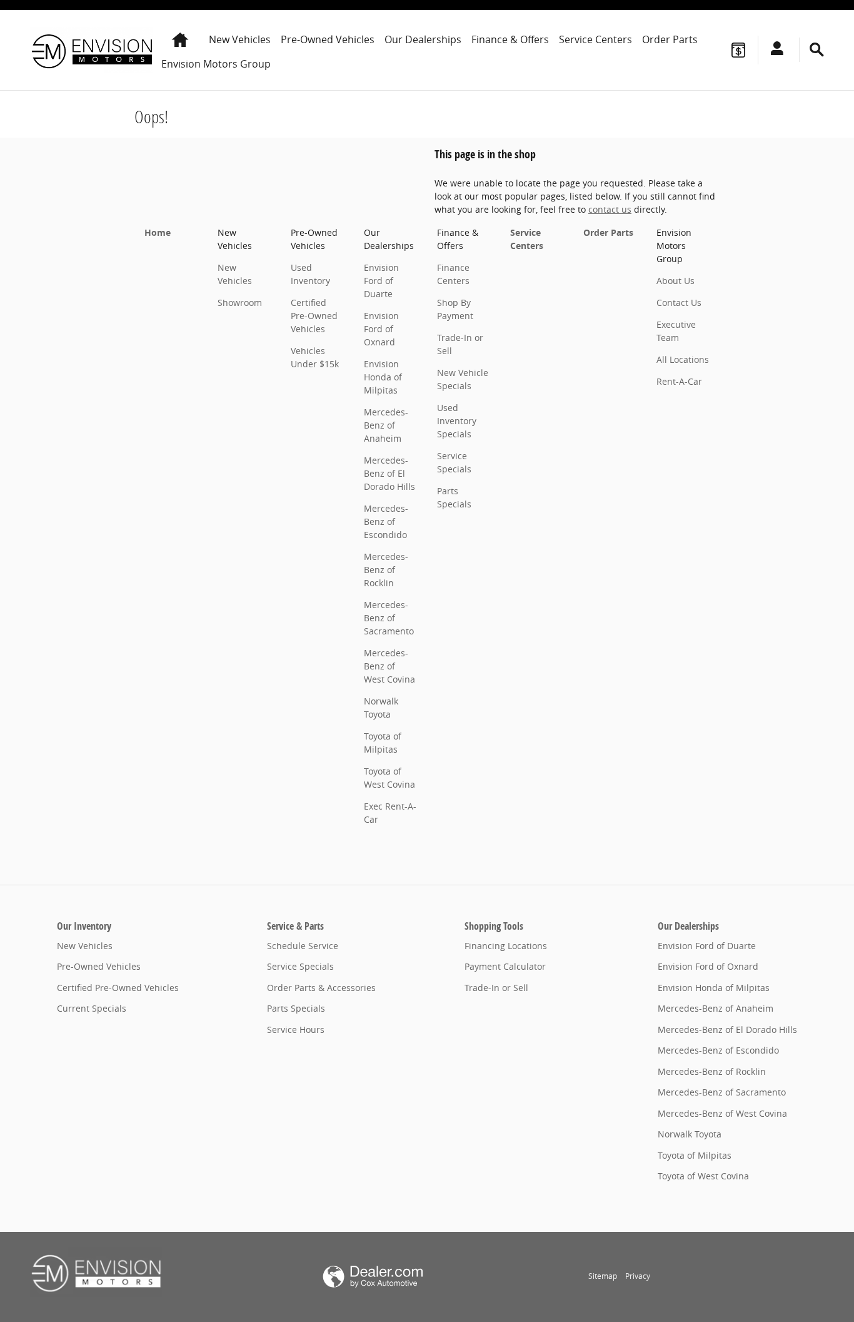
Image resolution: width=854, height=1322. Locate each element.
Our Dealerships (422, 39)
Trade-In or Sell (496, 988)
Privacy (637, 1276)
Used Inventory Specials (456, 421)
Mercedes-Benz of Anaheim (386, 425)
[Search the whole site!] (817, 50)
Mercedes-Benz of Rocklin (386, 570)
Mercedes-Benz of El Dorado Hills (389, 473)
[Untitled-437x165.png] (96, 1272)
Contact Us (678, 302)
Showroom (240, 302)
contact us (609, 209)
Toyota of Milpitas (694, 1155)
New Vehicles (240, 39)
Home (157, 232)
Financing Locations (506, 946)
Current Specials (91, 1008)
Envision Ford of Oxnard (381, 329)
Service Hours (295, 1029)
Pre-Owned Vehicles (327, 39)
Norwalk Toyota (689, 1134)
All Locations (682, 359)
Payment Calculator (505, 966)
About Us (675, 281)
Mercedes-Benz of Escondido (386, 521)
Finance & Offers (510, 39)
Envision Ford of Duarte (381, 281)
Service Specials (300, 966)
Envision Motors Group (216, 64)
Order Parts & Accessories (321, 988)
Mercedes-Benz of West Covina (389, 666)
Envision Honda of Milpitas (383, 377)
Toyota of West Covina (703, 1176)
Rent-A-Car (679, 381)
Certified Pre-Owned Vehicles (314, 316)
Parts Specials (296, 1008)
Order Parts (670, 39)
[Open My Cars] (773, 50)
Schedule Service (302, 946)
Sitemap (602, 1276)
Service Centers (595, 39)
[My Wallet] (738, 50)
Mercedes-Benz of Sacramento (389, 618)
